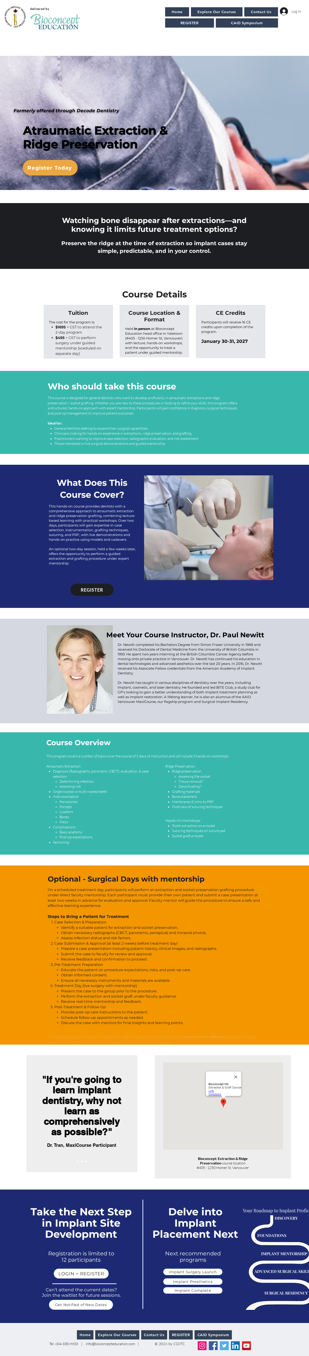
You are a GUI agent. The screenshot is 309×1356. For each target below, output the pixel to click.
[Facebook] (213, 1345)
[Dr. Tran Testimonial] (77, 1161)
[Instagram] (202, 1345)
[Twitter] (224, 1345)
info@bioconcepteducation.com (110, 1344)
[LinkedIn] (235, 1345)
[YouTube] (246, 1345)
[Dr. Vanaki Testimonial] (82, 1161)
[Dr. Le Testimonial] (86, 1161)
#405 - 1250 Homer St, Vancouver (223, 1167)
